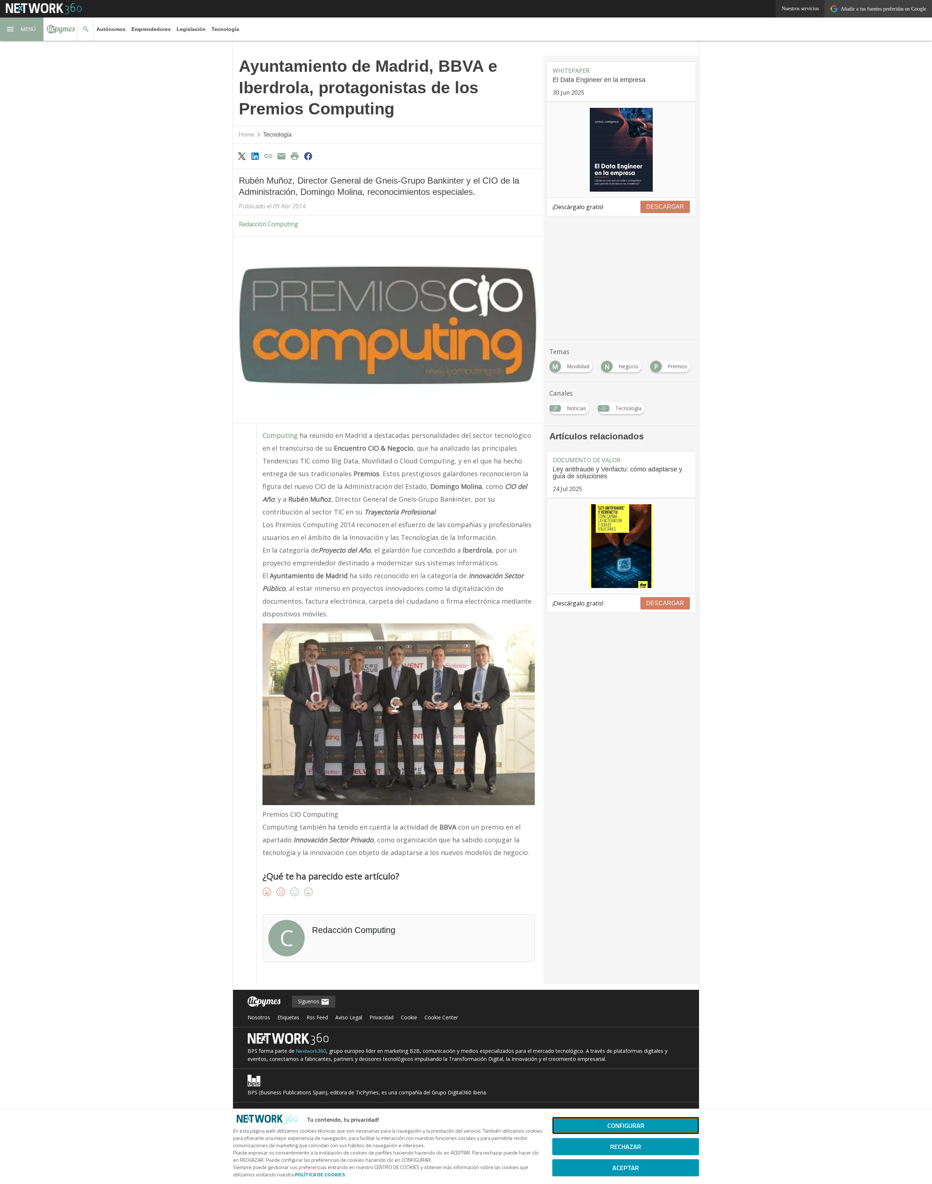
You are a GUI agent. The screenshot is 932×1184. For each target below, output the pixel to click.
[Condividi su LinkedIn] (255, 155)
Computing (281, 435)
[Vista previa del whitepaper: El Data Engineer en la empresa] (621, 150)
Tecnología (225, 29)
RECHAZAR (625, 1147)
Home (246, 135)
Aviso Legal (348, 1017)
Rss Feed (317, 1017)
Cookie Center (441, 1017)
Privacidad (382, 1017)
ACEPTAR (625, 1168)
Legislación (191, 29)
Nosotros (259, 1017)
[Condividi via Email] (281, 155)
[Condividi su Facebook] (308, 155)
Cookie (409, 1017)
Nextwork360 (311, 1051)
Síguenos (309, 1001)
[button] (22, 29)
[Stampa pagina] (295, 155)
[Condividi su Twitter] (242, 155)
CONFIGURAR (625, 1125)
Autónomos (111, 29)
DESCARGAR (665, 207)
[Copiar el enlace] (268, 155)
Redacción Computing (268, 224)
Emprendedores (151, 29)
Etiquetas (288, 1017)
